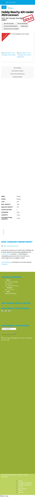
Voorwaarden (22, 489)
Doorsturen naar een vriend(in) (11, 28)
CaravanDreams (6, 254)
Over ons (21, 492)
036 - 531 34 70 (10, 2)
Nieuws (20, 481)
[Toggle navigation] (3, 7)
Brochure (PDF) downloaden (10, 26)
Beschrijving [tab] (17, 68)
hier (18, 254)
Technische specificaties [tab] (17, 74)
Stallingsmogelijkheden (25, 485)
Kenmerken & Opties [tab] (17, 71)
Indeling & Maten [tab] (17, 77)
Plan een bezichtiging (22, 23)
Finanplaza (4, 264)
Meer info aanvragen (9, 23)
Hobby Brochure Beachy (8, 143)
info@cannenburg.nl (10, 293)
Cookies (20, 487)
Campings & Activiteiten (25, 483)
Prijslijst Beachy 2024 (7, 149)
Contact (20, 490)
